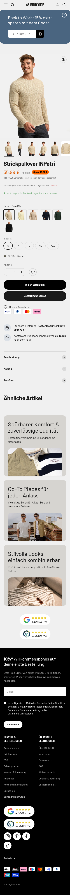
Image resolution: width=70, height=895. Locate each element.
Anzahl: (8, 264)
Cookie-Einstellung (49, 778)
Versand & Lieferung (14, 772)
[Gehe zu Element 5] (55, 149)
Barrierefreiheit (47, 784)
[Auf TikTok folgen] (7, 845)
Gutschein (9, 790)
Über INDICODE (47, 747)
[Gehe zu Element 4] (43, 149)
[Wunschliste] (57, 4)
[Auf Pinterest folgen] (17, 836)
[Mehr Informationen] (64, 15)
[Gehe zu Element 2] (20, 149)
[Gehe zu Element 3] (32, 149)
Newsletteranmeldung (15, 784)
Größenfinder (11, 753)
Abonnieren (13, 724)
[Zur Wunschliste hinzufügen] (33, 272)
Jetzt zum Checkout (35, 295)
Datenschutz (45, 760)
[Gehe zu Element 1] (9, 149)
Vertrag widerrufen (14, 796)
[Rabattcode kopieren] (40, 34)
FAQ (6, 760)
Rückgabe (9, 778)
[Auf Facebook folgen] (26, 836)
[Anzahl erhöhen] (21, 272)
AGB (41, 766)
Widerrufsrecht (47, 772)
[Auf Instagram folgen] (7, 836)
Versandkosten (20, 177)
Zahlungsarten (11, 766)
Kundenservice (12, 747)
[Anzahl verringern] (8, 272)
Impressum (45, 753)
